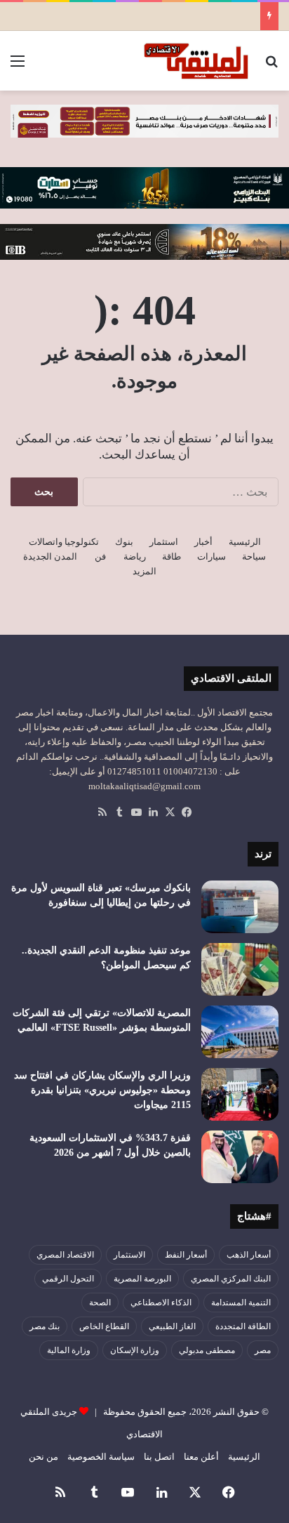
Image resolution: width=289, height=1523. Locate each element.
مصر (263, 1350)
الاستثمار (129, 1255)
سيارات (211, 556)
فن (100, 556)
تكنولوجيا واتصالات (64, 541)
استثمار (163, 541)
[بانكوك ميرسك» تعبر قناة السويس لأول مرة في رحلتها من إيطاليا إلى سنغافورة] (239, 907)
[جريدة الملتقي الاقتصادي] (198, 61)
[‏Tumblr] (119, 812)
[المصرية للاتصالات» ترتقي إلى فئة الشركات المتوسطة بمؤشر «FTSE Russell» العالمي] (239, 1032)
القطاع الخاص (104, 1326)
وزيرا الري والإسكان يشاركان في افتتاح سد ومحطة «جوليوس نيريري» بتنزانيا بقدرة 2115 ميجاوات (102, 1090)
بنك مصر (44, 1326)
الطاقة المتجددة (243, 1326)
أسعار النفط (186, 1255)
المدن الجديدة (50, 556)
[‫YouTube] (136, 812)
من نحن (43, 1456)
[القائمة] (18, 66)
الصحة (100, 1302)
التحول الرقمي (68, 1279)
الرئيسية (245, 541)
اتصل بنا (159, 1456)
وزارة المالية (68, 1350)
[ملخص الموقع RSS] (102, 812)
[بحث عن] (271, 66)
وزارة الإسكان (134, 1350)
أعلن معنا (201, 1456)
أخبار (203, 541)
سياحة (254, 556)
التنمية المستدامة (241, 1302)
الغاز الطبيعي (172, 1326)
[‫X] (169, 812)
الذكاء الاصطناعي (160, 1302)
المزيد (144, 571)
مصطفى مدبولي (207, 1350)
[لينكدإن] (152, 812)
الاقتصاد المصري (65, 1255)
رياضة (134, 556)
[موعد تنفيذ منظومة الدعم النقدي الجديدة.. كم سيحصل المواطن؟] (239, 969)
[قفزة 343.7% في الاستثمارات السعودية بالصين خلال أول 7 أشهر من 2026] (239, 1156)
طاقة (171, 556)
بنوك (124, 541)
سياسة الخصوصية (101, 1456)
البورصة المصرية (142, 1279)
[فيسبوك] (186, 812)
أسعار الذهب (249, 1255)
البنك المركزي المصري (231, 1279)
